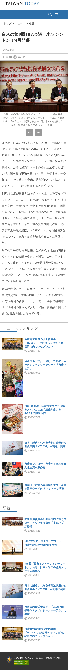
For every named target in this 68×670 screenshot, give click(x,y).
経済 (31, 23)
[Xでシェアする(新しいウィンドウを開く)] (7, 57)
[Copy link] (23, 57)
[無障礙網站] (21, 662)
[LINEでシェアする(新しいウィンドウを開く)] (11, 57)
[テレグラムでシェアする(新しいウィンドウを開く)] (15, 57)
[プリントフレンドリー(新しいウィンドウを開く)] (19, 57)
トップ (7, 23)
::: (4, 1)
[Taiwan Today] (21, 4)
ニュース (20, 23)
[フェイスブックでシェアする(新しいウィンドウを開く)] (3, 57)
